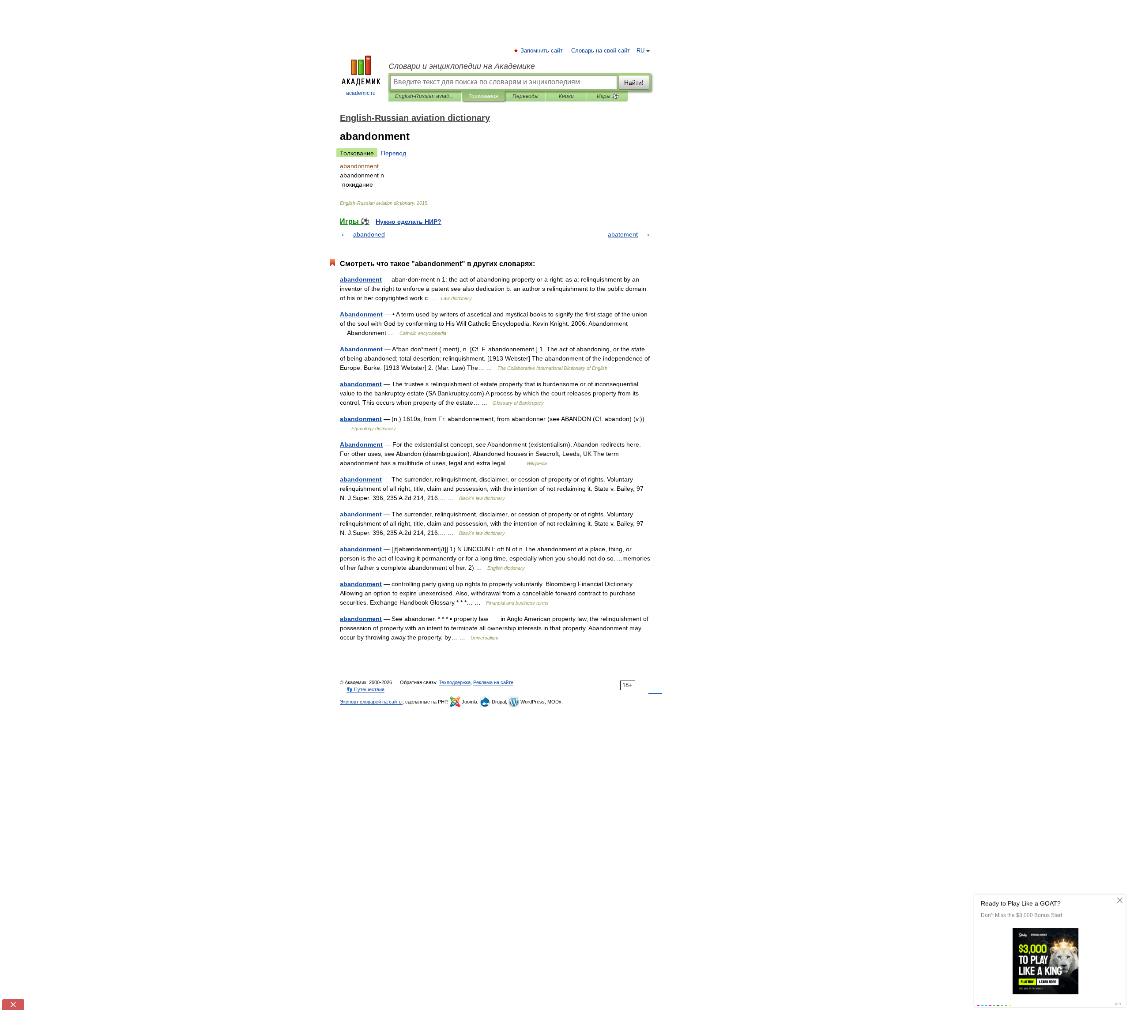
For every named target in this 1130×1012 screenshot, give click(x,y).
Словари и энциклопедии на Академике (461, 66)
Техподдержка (455, 682)
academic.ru (361, 93)
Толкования (483, 96)
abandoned (369, 234)
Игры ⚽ (607, 96)
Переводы (525, 96)
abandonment (361, 279)
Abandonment (361, 314)
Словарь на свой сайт (600, 51)
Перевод (393, 153)
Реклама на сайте (493, 682)
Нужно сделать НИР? (408, 221)
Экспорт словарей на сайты (371, 701)
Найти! (634, 82)
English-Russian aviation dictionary (425, 96)
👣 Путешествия (365, 689)
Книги (566, 96)
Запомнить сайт (542, 51)
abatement (623, 234)
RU (640, 51)
